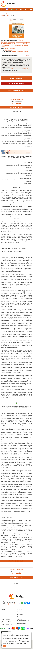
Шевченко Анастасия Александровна (22, 140)
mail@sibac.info (11, 604)
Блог (2, 614)
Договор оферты (21, 623)
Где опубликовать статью (24, 607)
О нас (2, 607)
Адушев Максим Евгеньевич (25, 124)
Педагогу (19, 617)
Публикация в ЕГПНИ (6, 624)
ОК (4, 646)
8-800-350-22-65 (10, 602)
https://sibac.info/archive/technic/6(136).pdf (16, 69)
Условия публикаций (16, 78)
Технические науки (10, 48)
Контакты (3, 617)
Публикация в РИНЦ (6, 622)
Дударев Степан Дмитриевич (24, 132)
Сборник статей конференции (19, 51)
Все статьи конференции (16, 83)
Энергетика (8, 50)
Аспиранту (20, 614)
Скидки (3, 609)
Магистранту (20, 612)
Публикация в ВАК (6, 619)
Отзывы (3, 612)
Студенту (19, 609)
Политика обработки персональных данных (23, 620)
